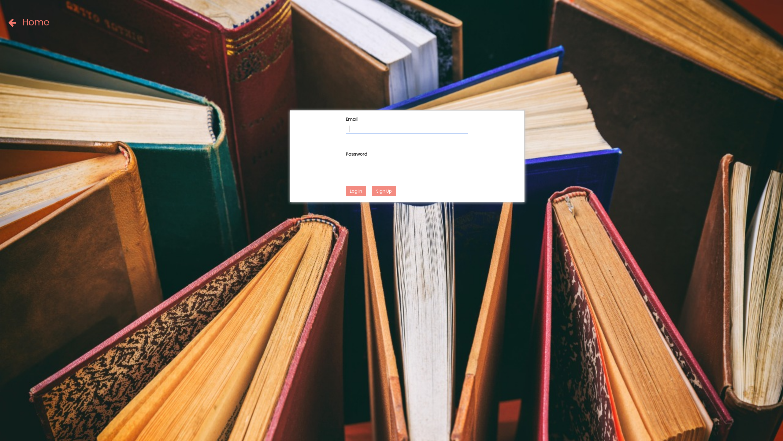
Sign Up (384, 191)
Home (24, 22)
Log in (356, 191)
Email (352, 119)
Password (356, 154)
